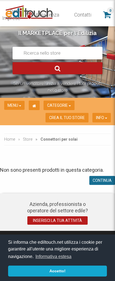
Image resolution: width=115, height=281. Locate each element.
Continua (102, 180)
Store (27, 139)
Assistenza (47, 15)
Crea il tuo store (67, 117)
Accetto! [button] (57, 271)
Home (9, 139)
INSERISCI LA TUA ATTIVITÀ (57, 220)
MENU (13, 105)
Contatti (82, 15)
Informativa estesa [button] (53, 256)
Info (100, 117)
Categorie (58, 105)
